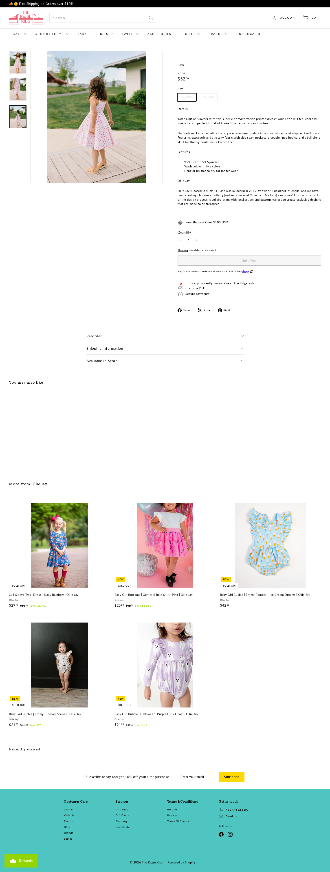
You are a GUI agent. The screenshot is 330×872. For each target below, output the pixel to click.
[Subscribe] (221, 464)
